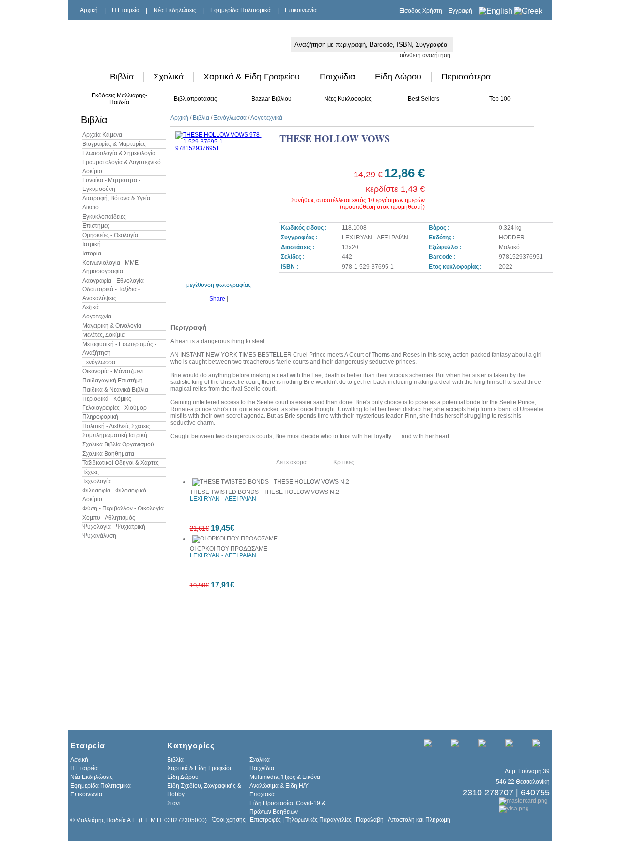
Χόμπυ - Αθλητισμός (108, 517)
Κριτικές (343, 462)
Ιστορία (91, 253)
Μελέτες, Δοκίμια (103, 335)
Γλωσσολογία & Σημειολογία (118, 153)
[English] (495, 11)
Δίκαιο (90, 207)
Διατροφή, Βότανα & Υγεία (116, 198)
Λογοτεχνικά (266, 117)
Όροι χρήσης (229, 819)
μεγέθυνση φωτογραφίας (218, 285)
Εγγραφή (460, 10)
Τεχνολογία (96, 481)
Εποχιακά (262, 794)
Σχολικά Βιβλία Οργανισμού (118, 444)
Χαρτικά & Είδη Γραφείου (251, 76)
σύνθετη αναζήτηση (425, 55)
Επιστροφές (265, 819)
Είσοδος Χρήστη (420, 10)
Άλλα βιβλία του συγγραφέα (213, 462)
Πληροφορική (100, 416)
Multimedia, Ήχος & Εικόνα (284, 777)
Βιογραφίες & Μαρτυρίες (114, 144)
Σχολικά (169, 76)
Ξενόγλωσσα (98, 362)
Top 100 (500, 98)
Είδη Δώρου (398, 76)
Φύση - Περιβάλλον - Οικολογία (123, 508)
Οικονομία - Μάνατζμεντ (113, 371)
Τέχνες (90, 472)
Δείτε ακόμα (291, 462)
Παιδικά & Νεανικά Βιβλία (115, 389)
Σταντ (174, 803)
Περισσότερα (466, 76)
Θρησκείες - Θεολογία (110, 235)
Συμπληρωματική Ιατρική (114, 435)
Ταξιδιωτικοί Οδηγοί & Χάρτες (120, 463)
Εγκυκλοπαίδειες (104, 216)
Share (217, 298)
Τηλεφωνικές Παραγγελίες (318, 819)
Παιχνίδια (337, 76)
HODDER (512, 237)
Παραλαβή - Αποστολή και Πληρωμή (403, 819)
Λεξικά (90, 307)
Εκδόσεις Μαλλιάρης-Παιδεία (119, 99)
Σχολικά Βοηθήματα (108, 453)
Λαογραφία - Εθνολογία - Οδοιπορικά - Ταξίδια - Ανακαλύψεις (114, 289)
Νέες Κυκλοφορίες (348, 98)
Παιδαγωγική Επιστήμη (112, 380)
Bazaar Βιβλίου (271, 98)
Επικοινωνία (301, 10)
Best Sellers (423, 98)
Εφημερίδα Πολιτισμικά (240, 10)
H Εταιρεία (126, 10)
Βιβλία (122, 76)
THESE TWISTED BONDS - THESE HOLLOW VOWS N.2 (264, 492)
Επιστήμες (95, 225)
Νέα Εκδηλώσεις (175, 10)
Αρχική (89, 10)
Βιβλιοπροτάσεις (195, 98)
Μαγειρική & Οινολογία (111, 325)
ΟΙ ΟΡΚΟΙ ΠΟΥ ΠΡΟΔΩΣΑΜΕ (228, 548)
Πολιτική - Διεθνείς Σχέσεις (116, 426)
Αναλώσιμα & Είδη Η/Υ (279, 785)
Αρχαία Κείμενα (102, 134)
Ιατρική (91, 244)
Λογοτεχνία (96, 316)
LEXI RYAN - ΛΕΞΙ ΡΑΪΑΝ (375, 237)
